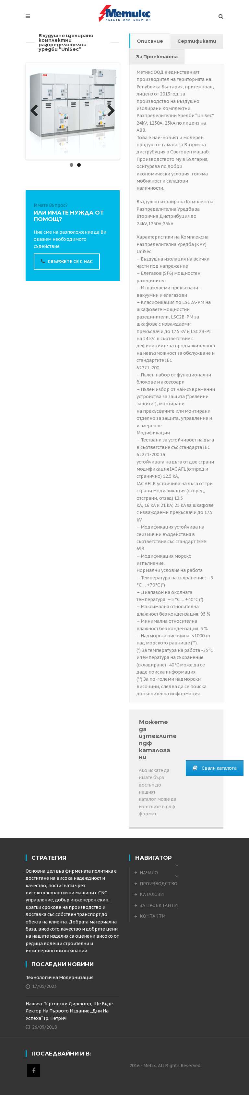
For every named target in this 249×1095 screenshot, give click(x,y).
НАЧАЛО (149, 873)
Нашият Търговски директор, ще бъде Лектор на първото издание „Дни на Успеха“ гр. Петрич (69, 1011)
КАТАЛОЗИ (152, 894)
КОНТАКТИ (152, 916)
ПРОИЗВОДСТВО (158, 884)
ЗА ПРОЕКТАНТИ (159, 905)
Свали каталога (219, 768)
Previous (36, 111)
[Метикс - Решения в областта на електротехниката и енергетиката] (124, 13)
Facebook (33, 1070)
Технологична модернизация (59, 977)
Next (108, 111)
